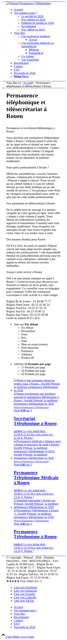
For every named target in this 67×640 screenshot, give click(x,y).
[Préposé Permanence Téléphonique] (28, 3)
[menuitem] (37, 9)
